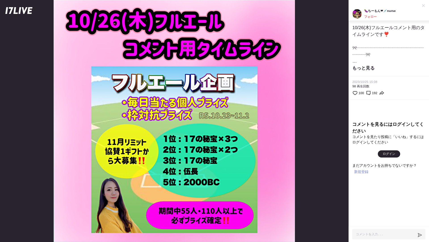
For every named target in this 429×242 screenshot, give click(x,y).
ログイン (389, 154)
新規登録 (361, 172)
